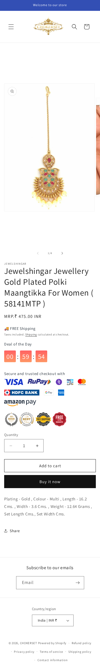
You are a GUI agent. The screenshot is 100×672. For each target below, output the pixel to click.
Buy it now (50, 481)
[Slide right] (62, 253)
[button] (11, 27)
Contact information (53, 660)
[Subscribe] (78, 582)
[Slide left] (38, 253)
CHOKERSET (28, 643)
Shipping (31, 334)
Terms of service (51, 652)
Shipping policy (79, 652)
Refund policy (81, 643)
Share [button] (15, 530)
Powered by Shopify (52, 643)
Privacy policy (24, 652)
